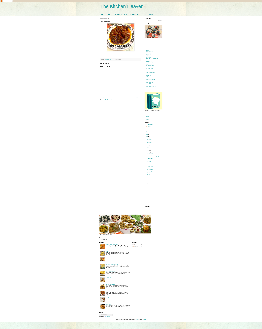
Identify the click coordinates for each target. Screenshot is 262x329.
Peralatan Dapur (149, 80)
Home (102, 14)
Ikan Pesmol (149, 161)
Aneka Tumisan (148, 60)
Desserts (150, 14)
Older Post (138, 97)
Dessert (147, 116)
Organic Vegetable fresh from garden (152, 85)
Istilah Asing (148, 76)
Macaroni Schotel (150, 153)
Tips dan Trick (148, 75)
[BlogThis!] (116, 59)
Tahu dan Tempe (149, 71)
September (149, 142)
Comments (136, 246)
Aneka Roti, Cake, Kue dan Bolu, (152, 58)
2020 (147, 131)
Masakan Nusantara (121, 14)
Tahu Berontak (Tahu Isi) (110, 284)
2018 (147, 134)
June (148, 147)
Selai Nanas (108, 297)
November (149, 140)
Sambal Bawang (109, 291)
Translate (108, 316)
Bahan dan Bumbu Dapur (150, 79)
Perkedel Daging (150, 171)
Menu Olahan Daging (150, 62)
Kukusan (147, 119)
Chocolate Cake (150, 166)
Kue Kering (148, 55)
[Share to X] (118, 59)
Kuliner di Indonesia (149, 82)
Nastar (107, 251)
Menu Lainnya (148, 69)
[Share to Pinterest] (120, 59)
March (148, 150)
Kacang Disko (108, 304)
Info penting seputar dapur (150, 78)
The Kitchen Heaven (122, 6)
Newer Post (103, 97)
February (148, 152)
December (149, 139)
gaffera (136, 319)
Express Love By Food (150, 73)
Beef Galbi (149, 167)
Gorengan (147, 118)
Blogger (144, 319)
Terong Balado (149, 163)
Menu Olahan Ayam (149, 64)
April (148, 148)
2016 (147, 137)
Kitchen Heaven (150, 124)
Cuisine (143, 14)
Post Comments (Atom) (109, 99)
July (148, 145)
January (148, 177)
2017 (147, 136)
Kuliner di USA (148, 83)
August (148, 144)
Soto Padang (149, 155)
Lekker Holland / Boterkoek (111, 271)
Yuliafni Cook (149, 126)
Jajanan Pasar (148, 57)
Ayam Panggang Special (151, 159)
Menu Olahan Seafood (150, 65)
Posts (135, 244)
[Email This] (115, 59)
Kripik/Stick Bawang (109, 277)
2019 (147, 133)
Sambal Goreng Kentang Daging (112, 244)
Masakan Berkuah (149, 61)
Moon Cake (149, 175)
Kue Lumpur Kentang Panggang (112, 264)
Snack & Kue (134, 14)
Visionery (147, 87)
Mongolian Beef (150, 169)
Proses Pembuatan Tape (150, 72)
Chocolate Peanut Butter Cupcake (153, 156)
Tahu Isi (148, 174)
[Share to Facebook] (119, 59)
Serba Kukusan (148, 54)
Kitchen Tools (148, 43)
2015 (147, 179)
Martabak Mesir (109, 257)
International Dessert (149, 68)
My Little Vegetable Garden (151, 86)
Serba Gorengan (149, 53)
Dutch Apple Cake (150, 158)
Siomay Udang (149, 164)
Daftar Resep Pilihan (149, 51)
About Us (110, 14)
